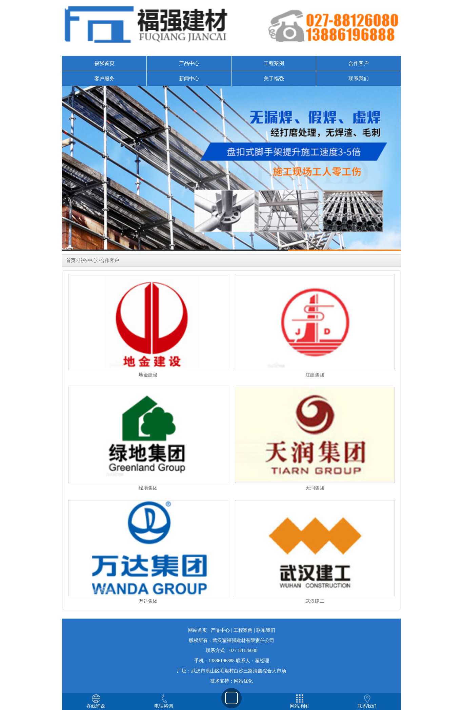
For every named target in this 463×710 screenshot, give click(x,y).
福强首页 (104, 63)
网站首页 (197, 630)
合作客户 (358, 63)
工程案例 (274, 63)
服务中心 (87, 260)
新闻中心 (189, 78)
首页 (71, 260)
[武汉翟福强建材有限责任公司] (231, 168)
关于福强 (274, 78)
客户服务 (104, 78)
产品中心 (189, 63)
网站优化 (243, 681)
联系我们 (358, 78)
